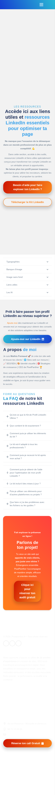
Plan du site (9, 702)
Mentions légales (11, 694)
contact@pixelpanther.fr (18, 734)
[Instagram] (18, 643)
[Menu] (41, 4)
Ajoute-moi (12, 323)
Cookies (7, 706)
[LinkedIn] (12, 643)
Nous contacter (10, 710)
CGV (5, 698)
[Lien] (6, 4)
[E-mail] (6, 643)
